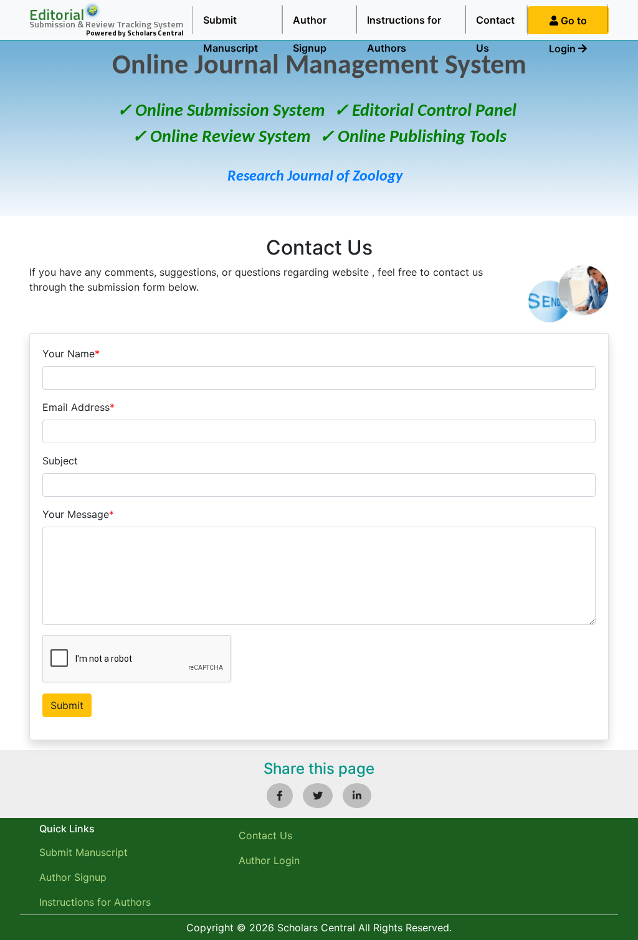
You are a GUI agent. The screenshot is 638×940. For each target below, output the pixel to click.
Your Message (78, 514)
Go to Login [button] (568, 24)
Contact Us (495, 24)
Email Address (78, 407)
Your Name (71, 353)
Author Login (269, 860)
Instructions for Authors (404, 24)
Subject (60, 460)
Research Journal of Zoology (314, 176)
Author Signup (309, 24)
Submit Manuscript (230, 24)
